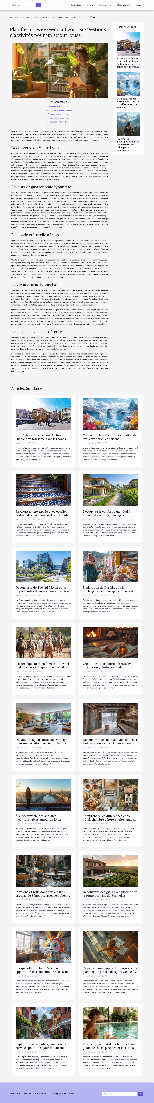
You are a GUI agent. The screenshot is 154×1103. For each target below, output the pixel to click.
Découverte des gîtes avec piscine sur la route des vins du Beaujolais (110, 893)
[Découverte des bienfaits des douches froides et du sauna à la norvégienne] (110, 718)
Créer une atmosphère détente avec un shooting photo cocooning (108, 665)
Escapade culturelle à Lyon (59, 114)
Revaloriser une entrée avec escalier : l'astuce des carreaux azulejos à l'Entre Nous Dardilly (43, 515)
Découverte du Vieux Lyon (59, 106)
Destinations (76, 5)
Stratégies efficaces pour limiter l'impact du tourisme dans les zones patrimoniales (128, 62)
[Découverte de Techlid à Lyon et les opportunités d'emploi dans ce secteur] (43, 566)
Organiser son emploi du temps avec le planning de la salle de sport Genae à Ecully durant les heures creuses (110, 971)
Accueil (13, 17)
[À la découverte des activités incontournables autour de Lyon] (43, 794)
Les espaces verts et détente (58, 122)
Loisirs (90, 5)
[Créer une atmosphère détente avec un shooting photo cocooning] (110, 642)
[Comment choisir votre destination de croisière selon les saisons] (128, 84)
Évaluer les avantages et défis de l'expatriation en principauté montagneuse (128, 144)
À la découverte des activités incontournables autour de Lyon (38, 817)
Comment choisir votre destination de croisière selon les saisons (128, 102)
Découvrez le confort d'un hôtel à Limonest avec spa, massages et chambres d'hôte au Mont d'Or (106, 515)
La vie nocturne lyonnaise (58, 118)
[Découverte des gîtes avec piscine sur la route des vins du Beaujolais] (110, 870)
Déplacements (105, 5)
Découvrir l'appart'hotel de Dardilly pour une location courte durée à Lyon (43, 741)
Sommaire (60, 102)
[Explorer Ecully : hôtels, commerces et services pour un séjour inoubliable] (43, 1023)
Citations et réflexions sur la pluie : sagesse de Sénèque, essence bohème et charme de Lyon (42, 895)
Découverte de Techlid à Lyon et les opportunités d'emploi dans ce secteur (43, 589)
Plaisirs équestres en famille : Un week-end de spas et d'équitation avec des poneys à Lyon (43, 667)
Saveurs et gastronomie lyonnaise (59, 110)
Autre (138, 5)
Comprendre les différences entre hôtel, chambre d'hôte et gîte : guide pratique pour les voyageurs (108, 819)
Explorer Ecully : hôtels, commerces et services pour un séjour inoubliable (43, 1046)
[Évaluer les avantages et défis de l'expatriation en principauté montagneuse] (128, 124)
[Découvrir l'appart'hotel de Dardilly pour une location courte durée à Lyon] (43, 718)
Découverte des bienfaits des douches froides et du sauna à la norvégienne (110, 741)
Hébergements (123, 5)
